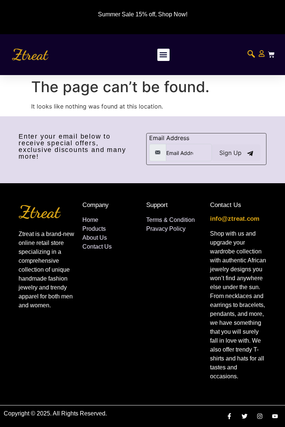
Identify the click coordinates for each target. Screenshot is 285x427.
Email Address (169, 138)
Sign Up (231, 152)
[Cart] (271, 54)
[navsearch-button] (251, 54)
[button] (163, 55)
